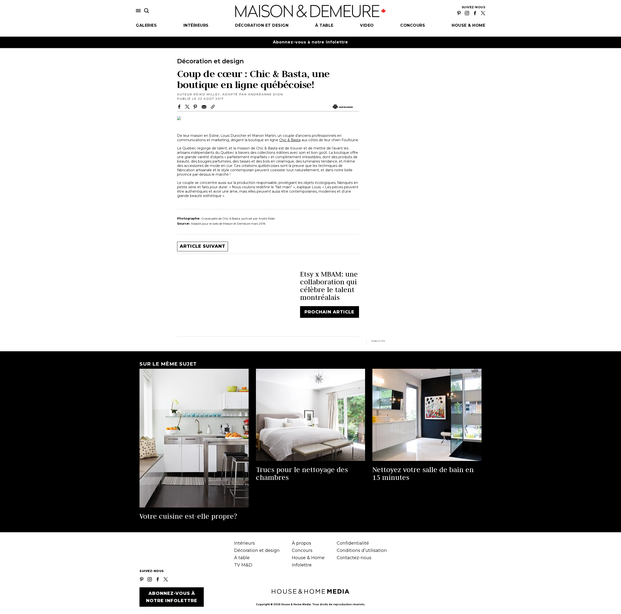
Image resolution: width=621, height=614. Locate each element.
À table (324, 25)
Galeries (146, 25)
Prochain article (329, 312)
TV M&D (243, 565)
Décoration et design (261, 25)
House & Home (468, 25)
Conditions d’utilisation (362, 550)
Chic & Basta (290, 140)
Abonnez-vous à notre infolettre (310, 42)
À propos (301, 543)
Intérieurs (196, 25)
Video (367, 25)
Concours (412, 25)
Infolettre (302, 565)
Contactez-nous (354, 557)
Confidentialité (353, 543)
